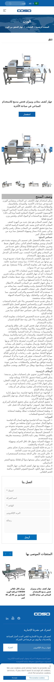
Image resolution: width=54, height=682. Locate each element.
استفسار (27, 114)
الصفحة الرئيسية (42, 27)
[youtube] (12, 618)
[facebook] (18, 618)
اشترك (10, 647)
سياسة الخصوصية (22, 661)
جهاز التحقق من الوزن (14, 27)
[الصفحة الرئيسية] (24, 11)
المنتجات (29, 27)
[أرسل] (10, 3)
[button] (10, 553)
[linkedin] (7, 618)
